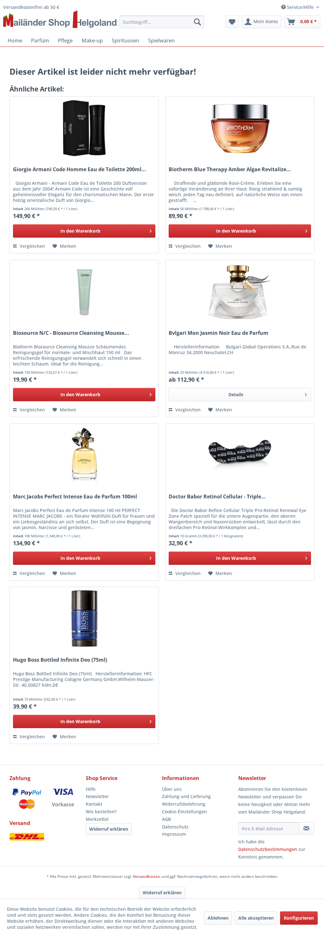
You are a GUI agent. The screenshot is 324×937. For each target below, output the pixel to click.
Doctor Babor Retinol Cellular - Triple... (217, 496)
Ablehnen (218, 918)
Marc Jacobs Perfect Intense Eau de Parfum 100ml (75, 496)
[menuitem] (162, 22)
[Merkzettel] (232, 22)
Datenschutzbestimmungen (267, 849)
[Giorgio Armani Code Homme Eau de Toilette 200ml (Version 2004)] (84, 128)
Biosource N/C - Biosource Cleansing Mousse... (71, 333)
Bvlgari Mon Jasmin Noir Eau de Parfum (218, 333)
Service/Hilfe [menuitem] (300, 7)
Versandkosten (146, 876)
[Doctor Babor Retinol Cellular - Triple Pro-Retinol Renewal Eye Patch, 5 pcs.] (240, 455)
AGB (166, 819)
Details (235, 394)
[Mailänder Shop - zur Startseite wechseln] (59, 19)
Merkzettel (97, 819)
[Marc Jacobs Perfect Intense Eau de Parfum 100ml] (84, 455)
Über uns (172, 789)
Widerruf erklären (108, 829)
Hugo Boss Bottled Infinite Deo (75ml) (60, 660)
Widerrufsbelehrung (183, 804)
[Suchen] (197, 22)
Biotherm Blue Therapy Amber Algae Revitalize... (230, 169)
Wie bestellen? (101, 812)
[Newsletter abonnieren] (306, 828)
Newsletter (97, 796)
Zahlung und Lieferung (186, 796)
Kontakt (94, 804)
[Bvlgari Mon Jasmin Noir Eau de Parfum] (240, 291)
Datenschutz (175, 827)
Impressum (174, 834)
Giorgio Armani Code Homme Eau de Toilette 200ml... (79, 169)
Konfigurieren (299, 918)
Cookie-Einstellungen (184, 812)
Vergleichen (31, 246)
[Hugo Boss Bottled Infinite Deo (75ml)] (84, 618)
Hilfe (91, 789)
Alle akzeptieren (256, 918)
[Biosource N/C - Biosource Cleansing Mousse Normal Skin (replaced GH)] (84, 291)
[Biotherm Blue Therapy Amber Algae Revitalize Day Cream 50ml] (240, 128)
